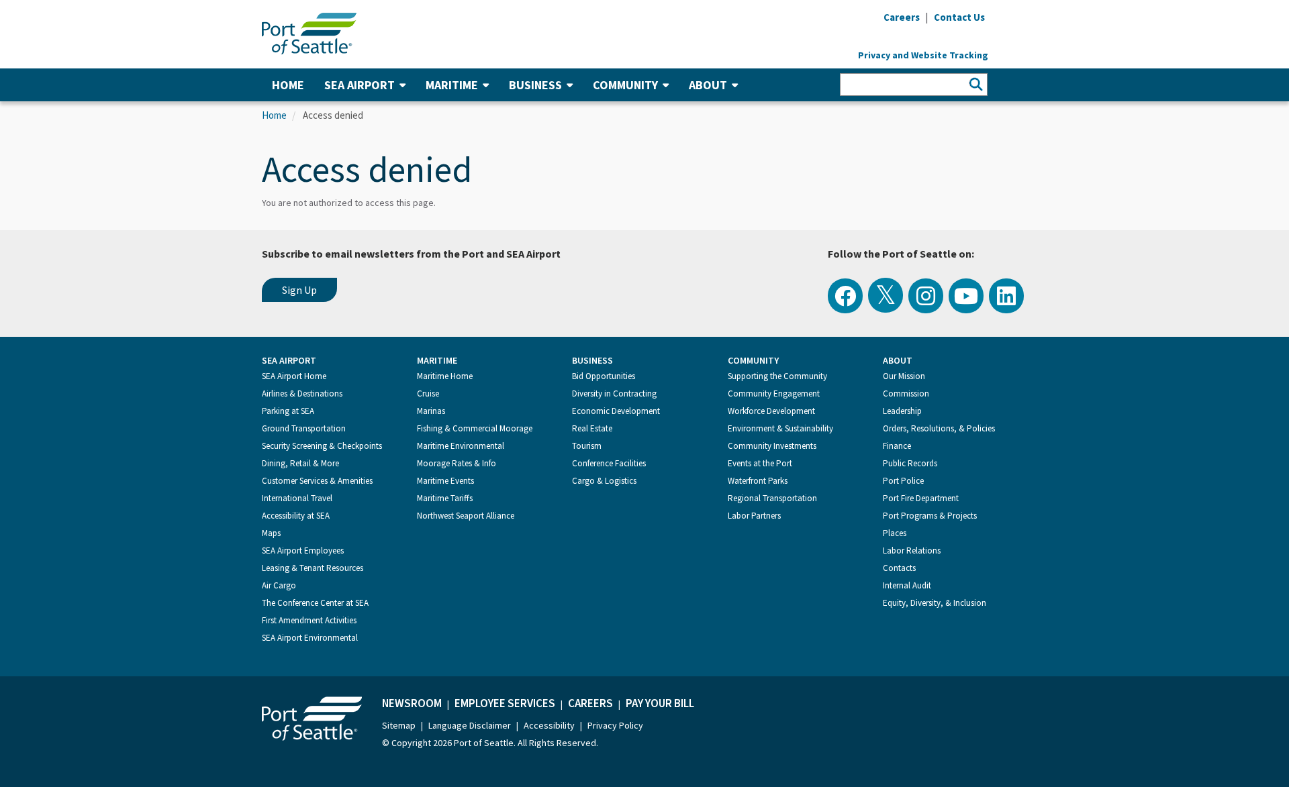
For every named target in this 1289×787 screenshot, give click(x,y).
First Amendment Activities (309, 620)
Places (894, 533)
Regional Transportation (772, 498)
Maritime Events (445, 480)
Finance (897, 446)
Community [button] (625, 85)
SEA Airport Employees (303, 550)
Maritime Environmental (460, 446)
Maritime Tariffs (445, 498)
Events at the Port (760, 463)
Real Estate (592, 428)
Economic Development (616, 411)
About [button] (708, 85)
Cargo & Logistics (604, 480)
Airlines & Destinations (302, 393)
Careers (590, 703)
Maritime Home (445, 376)
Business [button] (535, 85)
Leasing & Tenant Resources (312, 568)
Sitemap (399, 725)
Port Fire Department (921, 498)
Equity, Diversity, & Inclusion (934, 603)
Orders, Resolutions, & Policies (939, 428)
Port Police (903, 480)
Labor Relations (912, 550)
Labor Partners (754, 515)
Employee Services (505, 703)
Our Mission (904, 376)
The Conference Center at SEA (315, 603)
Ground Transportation (304, 428)
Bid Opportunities (603, 376)
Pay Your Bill (660, 703)
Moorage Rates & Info (456, 463)
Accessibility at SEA (296, 515)
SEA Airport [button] (359, 85)
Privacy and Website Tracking (923, 55)
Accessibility (549, 725)
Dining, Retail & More (300, 463)
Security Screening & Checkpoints (322, 446)
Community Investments (772, 446)
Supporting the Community (777, 376)
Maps (271, 533)
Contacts (899, 568)
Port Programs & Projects (930, 515)
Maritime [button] (452, 85)
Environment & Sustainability (780, 428)
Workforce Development (771, 411)
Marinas (431, 411)
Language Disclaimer (469, 725)
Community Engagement (774, 393)
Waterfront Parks (757, 480)
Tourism (587, 446)
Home (288, 85)
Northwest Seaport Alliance (465, 515)
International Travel (297, 498)
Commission (906, 393)
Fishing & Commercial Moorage (474, 428)
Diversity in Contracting (614, 393)
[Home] (309, 32)
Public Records (910, 463)
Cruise (428, 393)
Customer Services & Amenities (317, 480)
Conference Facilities (609, 463)
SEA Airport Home (294, 376)
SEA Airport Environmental (310, 637)
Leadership (902, 411)
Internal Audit (907, 585)
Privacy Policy (615, 725)
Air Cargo (279, 585)
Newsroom (412, 703)
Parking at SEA (288, 411)
